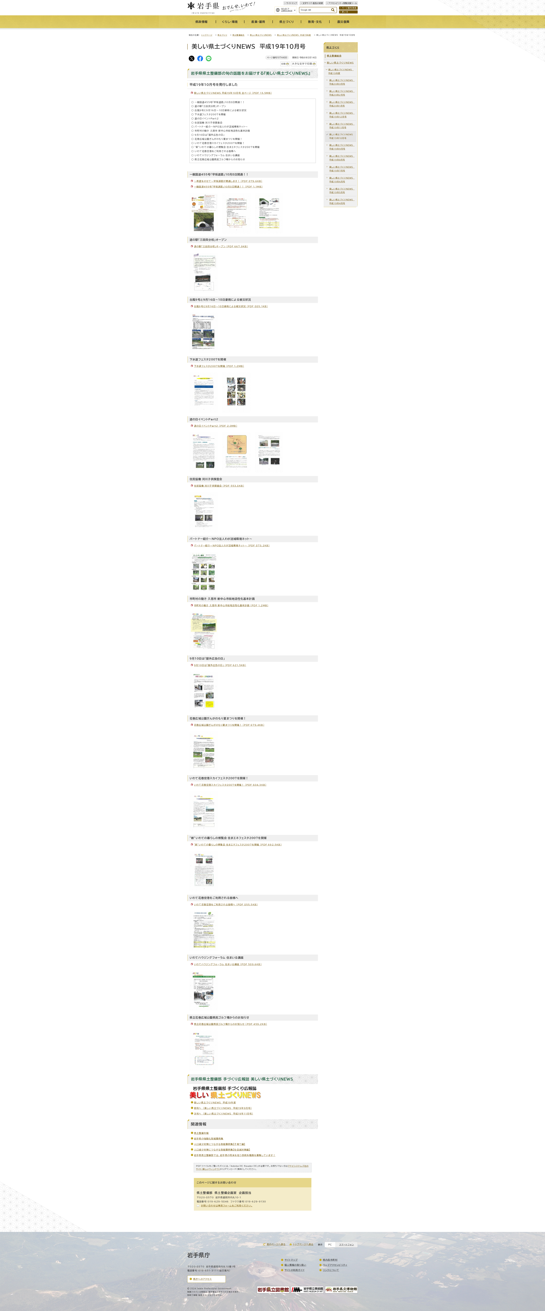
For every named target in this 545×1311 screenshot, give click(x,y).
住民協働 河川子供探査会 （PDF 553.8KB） (219, 486)
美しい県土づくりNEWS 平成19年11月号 (342, 126)
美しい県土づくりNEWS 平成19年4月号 (342, 201)
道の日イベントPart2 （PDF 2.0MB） (215, 426)
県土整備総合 (238, 35)
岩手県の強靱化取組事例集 (208, 1139)
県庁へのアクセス (202, 1279)
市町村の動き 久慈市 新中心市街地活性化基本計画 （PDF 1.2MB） (231, 605)
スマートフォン (346, 1245)
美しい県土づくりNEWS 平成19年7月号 (342, 169)
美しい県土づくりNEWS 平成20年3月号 (342, 82)
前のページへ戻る (276, 1244)
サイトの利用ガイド (295, 1270)
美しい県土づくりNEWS (261, 35)
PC (330, 1245)
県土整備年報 (201, 1133)
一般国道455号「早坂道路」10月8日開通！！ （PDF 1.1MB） (228, 187)
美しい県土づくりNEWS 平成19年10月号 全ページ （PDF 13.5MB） (233, 93)
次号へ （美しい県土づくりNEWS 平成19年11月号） (223, 1114)
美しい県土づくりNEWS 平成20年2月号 (342, 93)
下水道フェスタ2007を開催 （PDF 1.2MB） (219, 366)
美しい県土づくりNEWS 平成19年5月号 (342, 191)
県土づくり (222, 35)
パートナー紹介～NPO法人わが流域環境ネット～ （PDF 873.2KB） (232, 545)
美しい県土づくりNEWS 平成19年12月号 (342, 115)
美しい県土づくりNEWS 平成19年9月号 (342, 147)
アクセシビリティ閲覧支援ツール (342, 3)
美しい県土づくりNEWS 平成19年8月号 (342, 158)
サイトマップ (291, 3)
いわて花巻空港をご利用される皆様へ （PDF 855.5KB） (226, 904)
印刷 (283, 64)
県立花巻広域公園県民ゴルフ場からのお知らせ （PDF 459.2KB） (230, 1024)
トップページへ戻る (303, 1244)
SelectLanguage (287, 10)
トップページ (206, 35)
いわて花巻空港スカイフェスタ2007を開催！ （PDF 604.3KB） (230, 785)
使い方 (345, 12)
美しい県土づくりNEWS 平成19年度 (294, 35)
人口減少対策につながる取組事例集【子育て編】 (219, 1144)
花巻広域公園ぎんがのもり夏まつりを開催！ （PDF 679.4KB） (229, 725)
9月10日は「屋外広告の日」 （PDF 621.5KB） (220, 665)
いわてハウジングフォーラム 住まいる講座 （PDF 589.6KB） (228, 964)
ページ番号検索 (349, 8)
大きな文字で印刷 (302, 63)
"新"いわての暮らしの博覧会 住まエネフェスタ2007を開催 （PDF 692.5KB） (238, 845)
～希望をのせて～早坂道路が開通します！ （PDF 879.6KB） (228, 181)
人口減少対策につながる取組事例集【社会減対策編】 (222, 1150)
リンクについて (331, 1270)
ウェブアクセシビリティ (335, 1265)
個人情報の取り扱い (295, 1265)
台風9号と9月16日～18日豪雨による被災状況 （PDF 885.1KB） (231, 306)
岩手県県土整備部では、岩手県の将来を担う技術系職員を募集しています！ (234, 1155)
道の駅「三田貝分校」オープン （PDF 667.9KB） (221, 246)
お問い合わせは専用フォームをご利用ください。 (226, 1206)
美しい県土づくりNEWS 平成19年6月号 (342, 180)
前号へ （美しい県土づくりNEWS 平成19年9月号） (223, 1108)
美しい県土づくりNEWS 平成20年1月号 (342, 104)
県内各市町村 (330, 1260)
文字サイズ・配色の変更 (312, 3)
